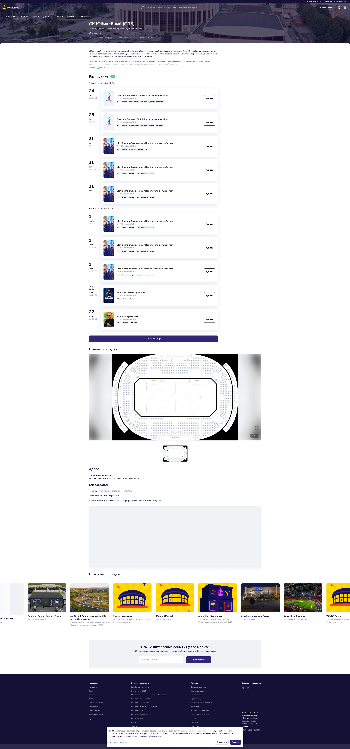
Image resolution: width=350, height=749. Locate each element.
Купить (209, 98)
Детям (46, 16)
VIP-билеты (195, 707)
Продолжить (199, 659)
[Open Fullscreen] (256, 427)
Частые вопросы (197, 691)
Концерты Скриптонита (140, 699)
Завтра (134, 726)
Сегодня (134, 722)
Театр (36, 16)
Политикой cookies (179, 733)
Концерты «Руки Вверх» (140, 714)
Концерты (11, 16)
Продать (327, 7)
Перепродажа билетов (200, 695)
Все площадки (94, 711)
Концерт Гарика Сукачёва (131, 292)
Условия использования (200, 711)
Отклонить (222, 742)
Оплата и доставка (198, 687)
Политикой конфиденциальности (205, 733)
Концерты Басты (137, 711)
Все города (93, 707)
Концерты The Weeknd (140, 703)
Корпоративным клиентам (201, 703)
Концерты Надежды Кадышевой (144, 707)
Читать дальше (97, 67)
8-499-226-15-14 (250, 715)
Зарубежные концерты (140, 687)
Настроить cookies (118, 742)
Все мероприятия (96, 703)
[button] (175, 397)
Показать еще (153, 338)
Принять (235, 742)
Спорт (24, 16)
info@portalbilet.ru (250, 718)
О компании (195, 718)
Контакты (86, 16)
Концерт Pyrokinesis (128, 316)
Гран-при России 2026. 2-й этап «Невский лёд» (142, 95)
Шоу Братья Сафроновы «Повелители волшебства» (145, 143)
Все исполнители (96, 714)
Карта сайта (196, 726)
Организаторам (197, 699)
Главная (328, 2)
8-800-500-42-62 (314, 2)
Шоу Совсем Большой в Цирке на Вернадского (149, 695)
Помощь (71, 16)
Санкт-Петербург (340, 2)
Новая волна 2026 (138, 691)
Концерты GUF (137, 718)
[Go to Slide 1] (175, 453)
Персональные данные (200, 714)
